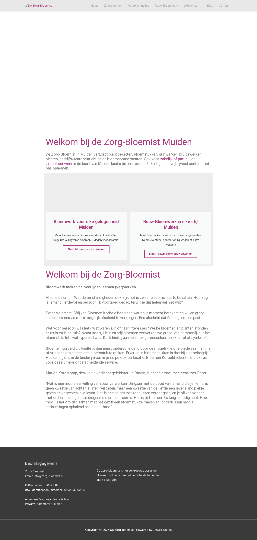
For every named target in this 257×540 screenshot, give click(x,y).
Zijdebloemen (113, 5)
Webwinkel (191, 5)
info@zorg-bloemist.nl (48, 476)
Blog (210, 5)
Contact (224, 5)
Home (95, 5)
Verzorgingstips (138, 5)
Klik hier (64, 499)
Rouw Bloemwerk (166, 5)
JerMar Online (162, 530)
